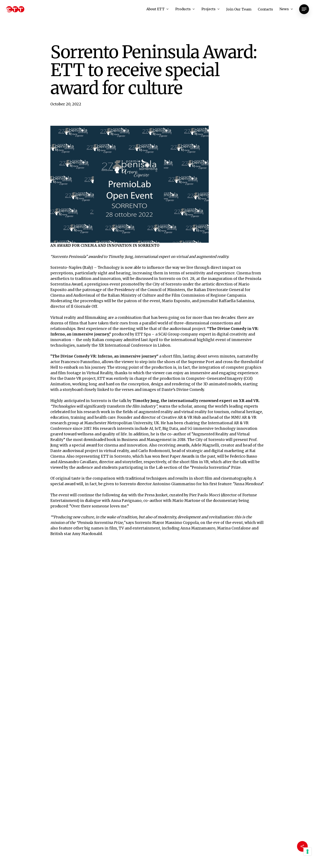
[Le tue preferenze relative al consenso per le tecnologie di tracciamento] (307, 851)
